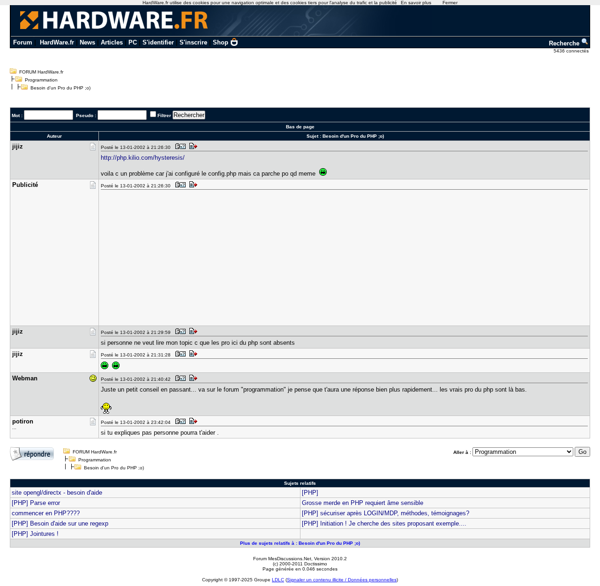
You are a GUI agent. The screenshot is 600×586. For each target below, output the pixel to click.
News (87, 42)
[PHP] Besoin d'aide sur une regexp (60, 523)
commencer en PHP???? (46, 513)
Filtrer (164, 115)
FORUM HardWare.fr (41, 71)
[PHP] (310, 492)
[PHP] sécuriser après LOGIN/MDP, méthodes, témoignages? (385, 513)
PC (132, 42)
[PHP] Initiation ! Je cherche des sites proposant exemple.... (384, 523)
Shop (220, 42)
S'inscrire (193, 42)
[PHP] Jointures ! (35, 533)
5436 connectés (572, 50)
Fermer (450, 2)
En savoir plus (416, 2)
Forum (22, 42)
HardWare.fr (57, 42)
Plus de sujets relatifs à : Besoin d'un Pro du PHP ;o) (300, 543)
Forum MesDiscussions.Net (282, 558)
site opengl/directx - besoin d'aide (57, 492)
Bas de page (300, 126)
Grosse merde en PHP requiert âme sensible (362, 502)
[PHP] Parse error (36, 502)
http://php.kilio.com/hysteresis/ (143, 157)
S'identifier (158, 42)
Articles (112, 42)
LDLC (278, 579)
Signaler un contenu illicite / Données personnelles (342, 579)
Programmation (41, 79)
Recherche (565, 43)
